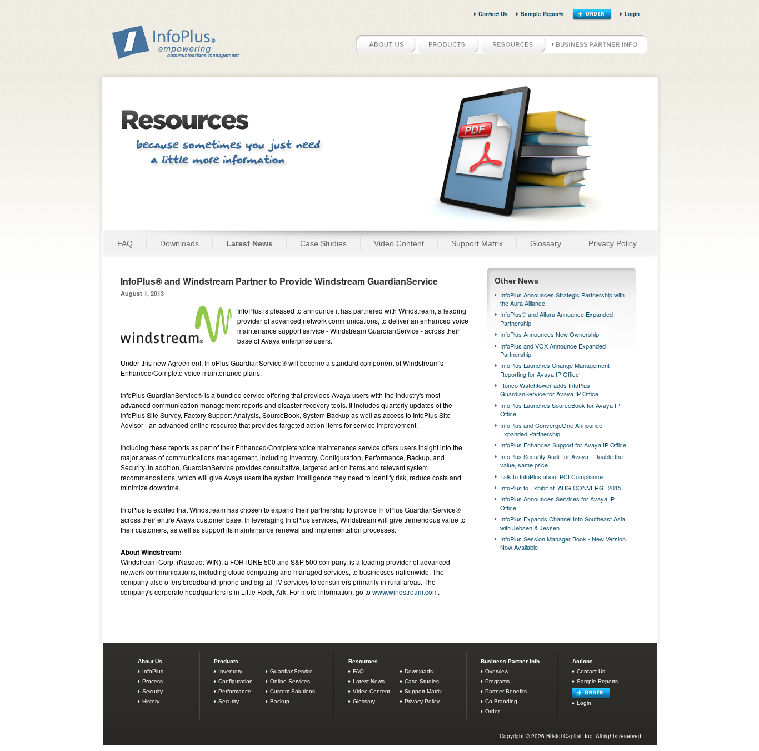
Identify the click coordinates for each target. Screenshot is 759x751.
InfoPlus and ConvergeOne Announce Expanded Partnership (551, 429)
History (150, 701)
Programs (497, 681)
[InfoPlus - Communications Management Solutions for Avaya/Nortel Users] (176, 57)
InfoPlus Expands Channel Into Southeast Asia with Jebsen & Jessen (562, 522)
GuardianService (291, 671)
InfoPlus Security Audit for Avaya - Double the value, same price (561, 460)
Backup (279, 701)
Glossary (545, 243)
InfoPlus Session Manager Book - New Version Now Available (563, 542)
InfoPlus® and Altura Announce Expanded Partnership (556, 318)
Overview (496, 671)
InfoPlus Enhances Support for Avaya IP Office (563, 444)
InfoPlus (152, 671)
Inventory (230, 671)
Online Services (290, 681)
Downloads (179, 243)
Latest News (249, 243)
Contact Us (493, 14)
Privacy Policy (612, 243)
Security (152, 691)
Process (152, 681)
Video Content (399, 243)
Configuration (235, 681)
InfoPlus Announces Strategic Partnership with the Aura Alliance (562, 298)
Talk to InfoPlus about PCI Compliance (551, 476)
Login (632, 14)
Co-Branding (501, 701)
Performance (234, 691)
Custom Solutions (292, 691)
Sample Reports (542, 14)
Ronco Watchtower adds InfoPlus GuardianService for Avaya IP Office (549, 389)
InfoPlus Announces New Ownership (549, 334)
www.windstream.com (405, 591)
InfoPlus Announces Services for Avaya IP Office (557, 502)
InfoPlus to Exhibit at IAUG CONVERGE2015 (560, 487)
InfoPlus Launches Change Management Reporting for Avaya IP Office (555, 369)
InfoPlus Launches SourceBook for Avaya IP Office (560, 409)
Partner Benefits (506, 691)
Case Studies (323, 243)
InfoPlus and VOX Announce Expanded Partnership (553, 350)
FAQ (125, 243)
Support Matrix (477, 243)
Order (492, 711)
